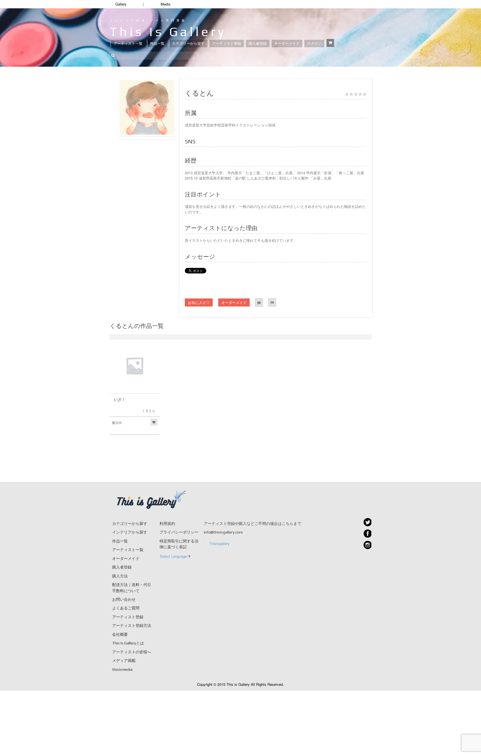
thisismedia (122, 669)
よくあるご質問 (125, 608)
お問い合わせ (124, 599)
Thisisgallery (219, 543)
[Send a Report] (272, 302)
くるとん (148, 410)
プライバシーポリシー (178, 532)
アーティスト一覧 (128, 43)
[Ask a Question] (259, 302)
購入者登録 (258, 43)
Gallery (121, 4)
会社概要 (120, 634)
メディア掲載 (124, 660)
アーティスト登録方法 (131, 625)
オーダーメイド (287, 43)
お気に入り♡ (199, 302)
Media (165, 4)
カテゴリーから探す (188, 43)
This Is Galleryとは (128, 643)
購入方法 (120, 576)
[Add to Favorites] (154, 422)
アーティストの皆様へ (131, 652)
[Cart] (330, 43)
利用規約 (167, 523)
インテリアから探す (129, 532)
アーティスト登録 (226, 43)
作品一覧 (157, 43)
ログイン (314, 43)
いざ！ (120, 399)
